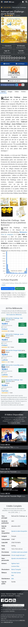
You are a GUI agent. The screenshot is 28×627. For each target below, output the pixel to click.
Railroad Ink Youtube (8, 472)
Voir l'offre (22, 324)
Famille (21, 51)
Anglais (3, 285)
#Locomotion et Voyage (8, 288)
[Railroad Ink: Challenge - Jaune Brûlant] (14, 30)
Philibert (5, 329)
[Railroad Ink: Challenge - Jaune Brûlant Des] (7, 211)
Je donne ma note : (5, 56)
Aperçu (3, 91)
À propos (17, 596)
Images (10, 91)
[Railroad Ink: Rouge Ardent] (3, 351)
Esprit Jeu (5, 391)
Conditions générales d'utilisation (12, 595)
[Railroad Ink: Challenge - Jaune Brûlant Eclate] (21, 211)
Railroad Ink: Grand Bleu (13, 365)
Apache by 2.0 (8, 622)
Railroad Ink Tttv (6, 447)
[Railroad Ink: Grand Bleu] (3, 366)
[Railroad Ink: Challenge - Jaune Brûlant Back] (4, 202)
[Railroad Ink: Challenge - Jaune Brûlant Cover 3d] (23, 202)
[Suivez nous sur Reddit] (10, 601)
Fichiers (23, 91)
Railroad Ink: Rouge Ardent (13, 350)
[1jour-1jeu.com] (11, 2)
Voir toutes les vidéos (14, 423)
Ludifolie (5, 360)
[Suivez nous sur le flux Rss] (14, 601)
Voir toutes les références (14, 314)
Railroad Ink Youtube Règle (10, 496)
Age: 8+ (7, 51)
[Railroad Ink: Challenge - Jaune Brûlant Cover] (14, 202)
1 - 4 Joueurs (7, 46)
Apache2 (22, 620)
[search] (26, 2)
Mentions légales (11, 594)
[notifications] (23, 2)
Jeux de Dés (7, 7)
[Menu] (1, 2)
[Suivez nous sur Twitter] (6, 601)
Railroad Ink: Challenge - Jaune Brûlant (13, 12)
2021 (2, 15)
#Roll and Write (20, 288)
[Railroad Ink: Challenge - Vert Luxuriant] (3, 319)
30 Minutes (21, 46)
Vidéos (17, 91)
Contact (3, 594)
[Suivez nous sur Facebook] (2, 601)
